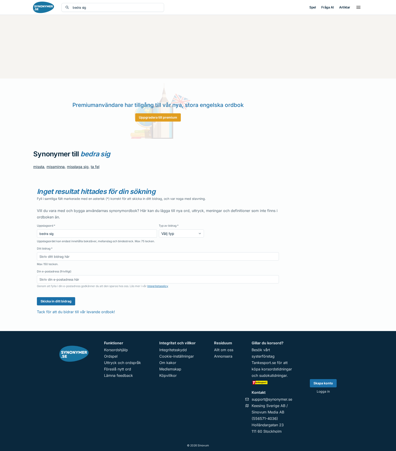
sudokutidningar (273, 375)
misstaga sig (77, 166)
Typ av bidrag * (169, 225)
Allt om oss (223, 350)
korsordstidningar (276, 369)
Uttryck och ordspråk (122, 362)
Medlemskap (170, 369)
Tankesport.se (264, 362)
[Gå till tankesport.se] (272, 382)
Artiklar (344, 7)
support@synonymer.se (272, 399)
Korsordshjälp (116, 350)
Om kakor (167, 362)
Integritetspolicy (157, 286)
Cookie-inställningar (176, 356)
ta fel (95, 166)
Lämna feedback (118, 375)
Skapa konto (323, 383)
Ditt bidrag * (44, 248)
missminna (56, 166)
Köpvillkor (168, 375)
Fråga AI (327, 7)
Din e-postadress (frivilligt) (54, 271)
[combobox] (116, 7)
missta (38, 166)
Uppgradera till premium (158, 117)
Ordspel (111, 356)
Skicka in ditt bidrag (56, 301)
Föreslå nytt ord (117, 369)
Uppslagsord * (46, 225)
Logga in (323, 391)
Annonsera (223, 356)
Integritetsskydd (173, 350)
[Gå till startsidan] (43, 7)
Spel (312, 7)
